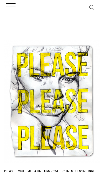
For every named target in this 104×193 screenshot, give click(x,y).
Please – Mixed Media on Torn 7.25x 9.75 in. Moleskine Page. (49, 171)
